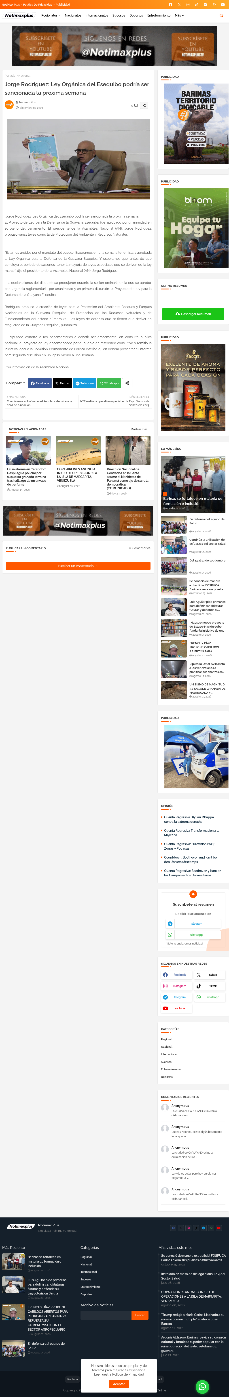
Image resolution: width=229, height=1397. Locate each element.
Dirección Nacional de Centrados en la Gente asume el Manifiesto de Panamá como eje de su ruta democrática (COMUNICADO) (127, 478)
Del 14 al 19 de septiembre (207, 560)
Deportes (136, 15)
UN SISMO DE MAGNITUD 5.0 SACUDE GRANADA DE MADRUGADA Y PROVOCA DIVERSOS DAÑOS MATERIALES (207, 689)
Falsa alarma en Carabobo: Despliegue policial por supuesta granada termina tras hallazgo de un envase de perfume (26, 476)
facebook (180, 974)
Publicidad (63, 4)
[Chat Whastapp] (202, 1387)
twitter (213, 974)
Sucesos (118, 15)
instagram (179, 986)
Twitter (65, 383)
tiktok (213, 986)
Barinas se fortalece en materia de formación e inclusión (44, 1261)
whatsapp (196, 934)
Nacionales (73, 15)
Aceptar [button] (119, 1384)
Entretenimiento (158, 15)
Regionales (49, 15)
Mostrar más (139, 429)
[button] (221, 15)
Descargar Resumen (196, 314)
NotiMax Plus (11, 4)
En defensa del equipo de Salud (207, 521)
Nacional (24, 75)
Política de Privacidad (37, 4)
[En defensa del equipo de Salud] (174, 525)
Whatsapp (111, 383)
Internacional (169, 1054)
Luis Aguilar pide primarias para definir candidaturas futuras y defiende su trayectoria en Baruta (207, 606)
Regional (166, 1039)
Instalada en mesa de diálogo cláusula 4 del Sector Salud (193, 1276)
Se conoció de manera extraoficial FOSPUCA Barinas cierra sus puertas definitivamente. (206, 585)
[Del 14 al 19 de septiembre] (174, 566)
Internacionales (97, 15)
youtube (179, 1008)
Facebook (42, 383)
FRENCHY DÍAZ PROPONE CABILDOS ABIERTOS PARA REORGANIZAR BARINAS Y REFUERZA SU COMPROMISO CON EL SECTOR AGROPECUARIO (207, 647)
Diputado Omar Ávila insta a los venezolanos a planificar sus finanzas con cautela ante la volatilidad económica (207, 668)
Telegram (87, 383)
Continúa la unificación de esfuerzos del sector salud (207, 541)
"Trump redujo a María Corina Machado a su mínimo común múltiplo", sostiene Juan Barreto (193, 1319)
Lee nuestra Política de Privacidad (119, 1374)
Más (178, 15)
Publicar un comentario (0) (78, 566)
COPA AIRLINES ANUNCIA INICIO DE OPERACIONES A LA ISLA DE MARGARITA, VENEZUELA (77, 474)
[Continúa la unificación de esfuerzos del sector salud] (174, 545)
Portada (10, 75)
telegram (196, 923)
